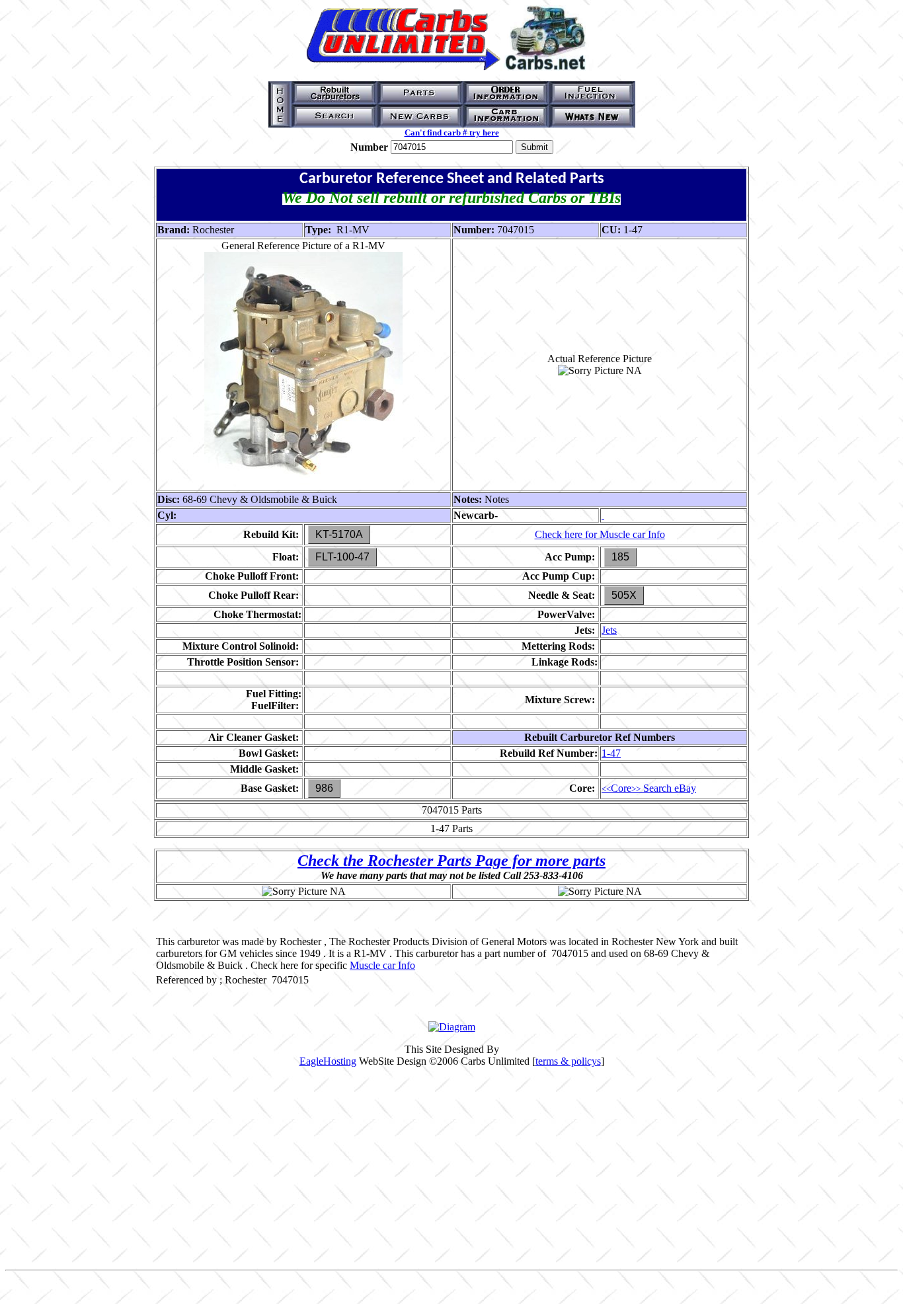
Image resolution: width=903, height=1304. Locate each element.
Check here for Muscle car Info (600, 534)
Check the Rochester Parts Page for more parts (451, 860)
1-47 (611, 753)
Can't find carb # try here (452, 132)
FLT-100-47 (342, 556)
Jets (609, 630)
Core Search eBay (649, 788)
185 (620, 556)
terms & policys (568, 1061)
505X (624, 595)
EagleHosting (327, 1061)
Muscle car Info (382, 965)
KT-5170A (339, 534)
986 (324, 788)
